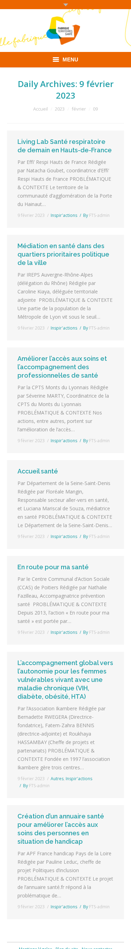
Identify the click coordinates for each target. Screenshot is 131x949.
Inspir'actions (64, 215)
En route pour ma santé (53, 567)
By (96, 215)
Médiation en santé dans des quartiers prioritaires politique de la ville (63, 254)
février (79, 109)
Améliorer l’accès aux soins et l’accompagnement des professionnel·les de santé (62, 367)
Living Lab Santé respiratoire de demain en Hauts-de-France (64, 146)
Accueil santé (37, 471)
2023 (60, 109)
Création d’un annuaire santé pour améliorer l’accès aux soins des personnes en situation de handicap (60, 828)
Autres (57, 779)
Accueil (40, 109)
